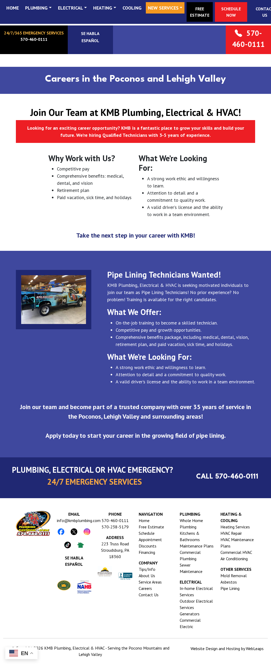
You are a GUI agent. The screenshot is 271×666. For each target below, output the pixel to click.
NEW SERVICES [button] (163, 8)
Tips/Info (147, 569)
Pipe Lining (230, 588)
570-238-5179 (115, 526)
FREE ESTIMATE (199, 12)
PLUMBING (36, 8)
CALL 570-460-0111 (227, 476)
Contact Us (149, 594)
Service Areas (150, 582)
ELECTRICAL (70, 8)
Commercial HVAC (236, 552)
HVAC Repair (231, 533)
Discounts (147, 546)
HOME (12, 8)
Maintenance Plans (197, 546)
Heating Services (235, 526)
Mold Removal (233, 575)
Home (144, 520)
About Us (147, 575)
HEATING (102, 8)
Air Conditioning (234, 558)
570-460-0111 (115, 520)
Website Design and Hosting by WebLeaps (227, 648)
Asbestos (228, 582)
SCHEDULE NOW (231, 12)
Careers (145, 588)
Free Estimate (151, 526)
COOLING (132, 8)
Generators (190, 613)
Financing (147, 552)
